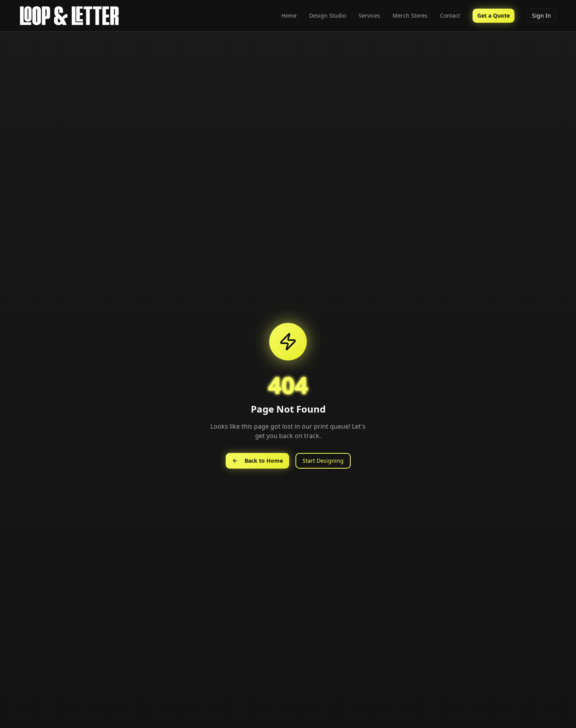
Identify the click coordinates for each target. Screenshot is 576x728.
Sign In (541, 15)
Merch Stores (410, 15)
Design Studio (327, 15)
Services (369, 15)
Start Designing (323, 460)
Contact (450, 15)
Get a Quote (493, 15)
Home (289, 15)
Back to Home (264, 460)
